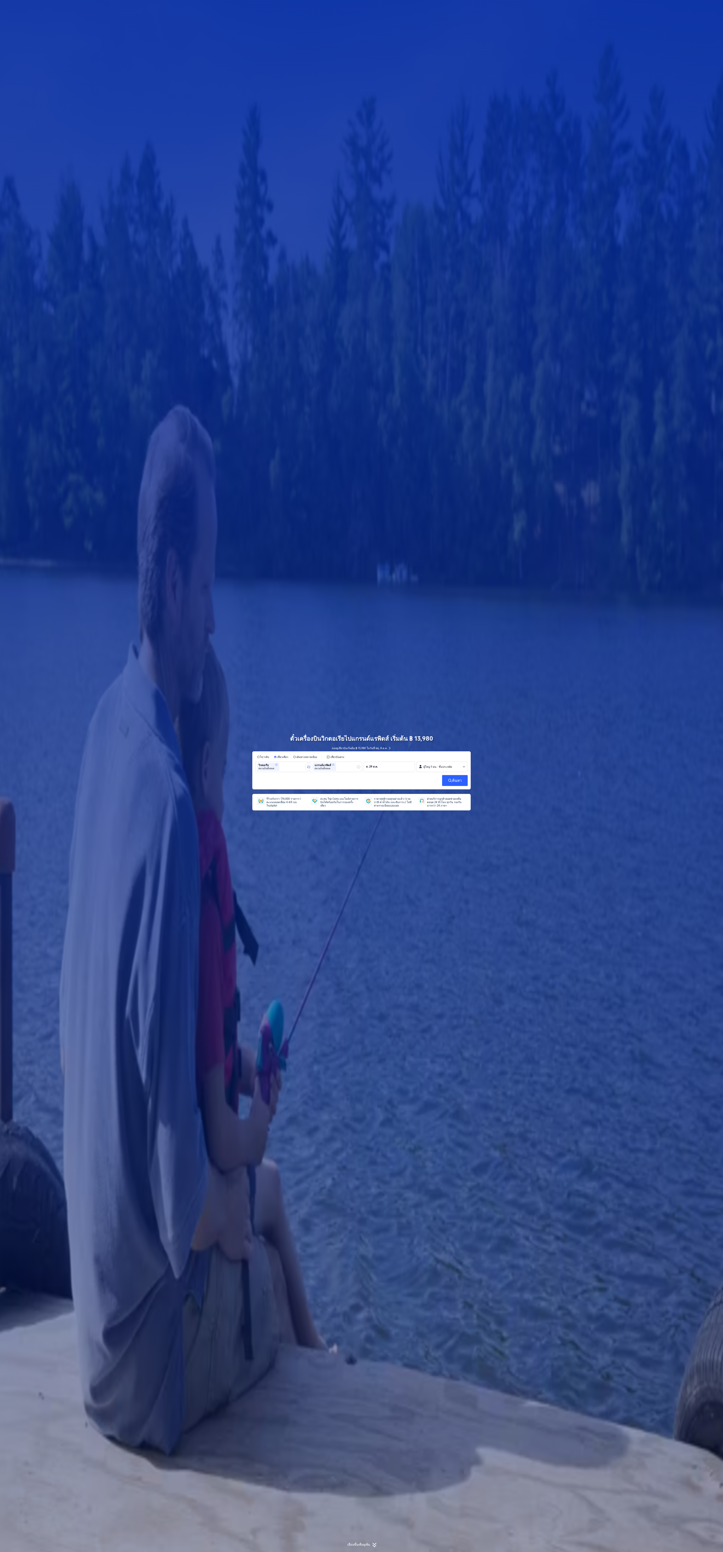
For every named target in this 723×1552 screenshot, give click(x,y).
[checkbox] (335, 757)
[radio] (263, 757)
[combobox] (281, 767)
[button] (518, 6)
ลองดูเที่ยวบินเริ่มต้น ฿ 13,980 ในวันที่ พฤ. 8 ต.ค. (359, 748)
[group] (281, 767)
